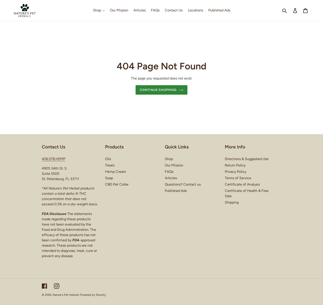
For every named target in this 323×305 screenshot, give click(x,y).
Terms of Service (238, 178)
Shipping (232, 202)
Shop (169, 159)
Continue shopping (158, 90)
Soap (109, 178)
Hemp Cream (115, 172)
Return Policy (235, 165)
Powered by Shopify (93, 294)
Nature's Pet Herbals (66, 294)
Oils (108, 159)
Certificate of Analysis (242, 184)
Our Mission (174, 165)
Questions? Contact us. (183, 184)
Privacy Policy (235, 172)
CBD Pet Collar (117, 184)
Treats (109, 165)
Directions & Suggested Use (247, 159)
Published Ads (176, 191)
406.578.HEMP (53, 159)
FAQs (169, 172)
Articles (171, 178)
